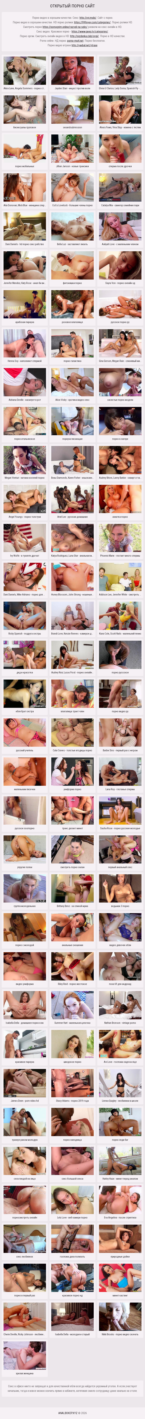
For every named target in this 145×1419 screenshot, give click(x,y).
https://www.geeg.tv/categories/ (90, 31)
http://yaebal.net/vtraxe (84, 45)
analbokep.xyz (67, 1413)
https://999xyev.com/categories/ (92, 22)
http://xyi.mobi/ (88, 17)
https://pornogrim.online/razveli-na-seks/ (65, 27)
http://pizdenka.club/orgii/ (84, 36)
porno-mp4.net (75, 40)
